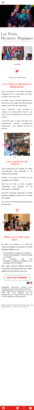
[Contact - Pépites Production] (24, 408)
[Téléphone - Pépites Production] (17, 408)
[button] (3, 144)
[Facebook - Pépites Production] (3, 408)
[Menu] (3, 2)
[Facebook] (28, 283)
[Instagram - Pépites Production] (10, 408)
